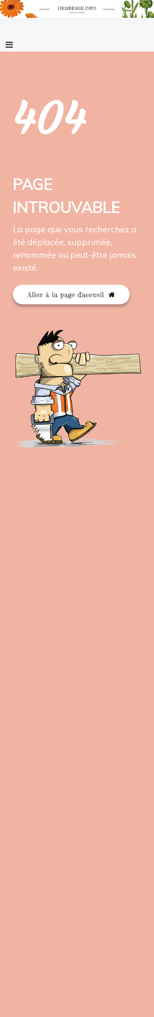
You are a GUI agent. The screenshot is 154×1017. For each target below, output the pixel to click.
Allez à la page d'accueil (67, 294)
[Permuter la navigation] (9, 44)
